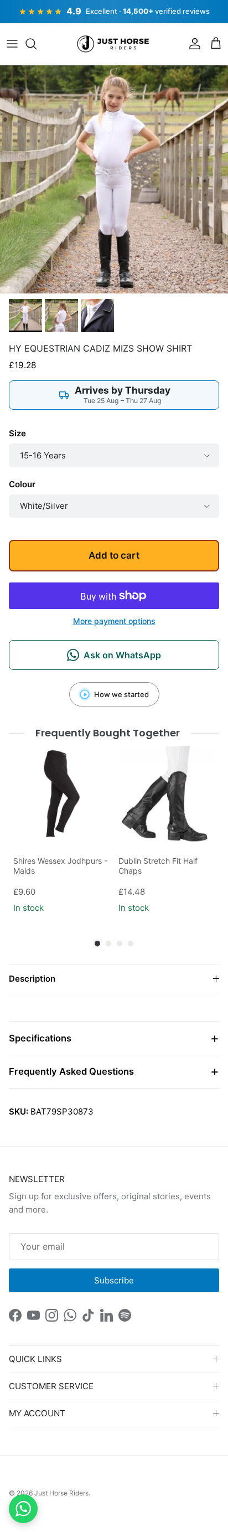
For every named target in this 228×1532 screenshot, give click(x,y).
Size (17, 433)
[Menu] (12, 44)
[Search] (36, 44)
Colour (22, 484)
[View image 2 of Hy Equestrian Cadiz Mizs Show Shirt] (61, 315)
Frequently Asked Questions (71, 1071)
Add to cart (114, 555)
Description (32, 978)
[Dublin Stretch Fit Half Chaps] (166, 794)
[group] (61, 831)
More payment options (114, 621)
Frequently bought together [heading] (107, 732)
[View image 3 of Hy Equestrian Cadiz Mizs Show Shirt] (97, 315)
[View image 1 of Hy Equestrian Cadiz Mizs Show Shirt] (25, 315)
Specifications (40, 1038)
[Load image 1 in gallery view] (114, 179)
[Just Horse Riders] (114, 44)
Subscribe (114, 1280)
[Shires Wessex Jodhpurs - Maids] (61, 794)
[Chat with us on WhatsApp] (23, 1508)
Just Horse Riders (61, 1493)
